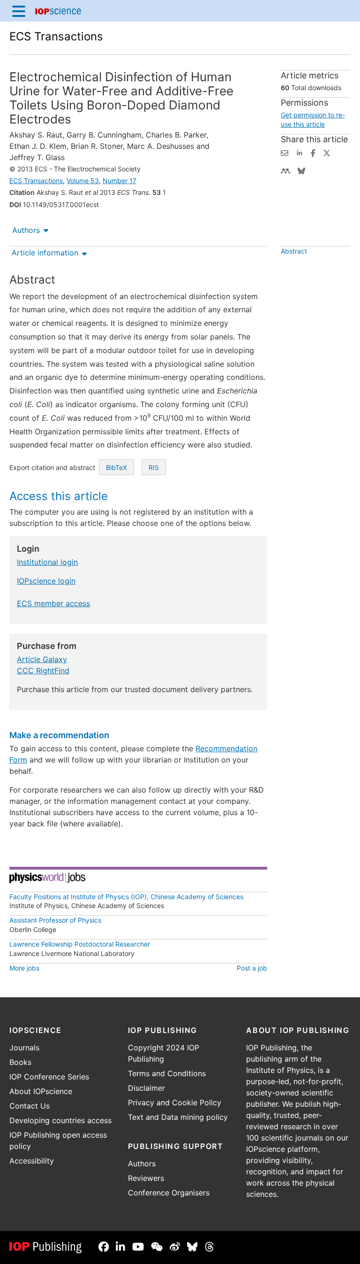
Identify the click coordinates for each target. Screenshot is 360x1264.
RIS (154, 467)
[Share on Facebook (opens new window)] (313, 152)
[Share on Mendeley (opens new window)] (285, 170)
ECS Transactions (56, 36)
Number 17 (119, 181)
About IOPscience (40, 1091)
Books (20, 1062)
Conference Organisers (169, 1192)
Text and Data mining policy (178, 1117)
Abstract (294, 251)
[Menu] (18, 11)
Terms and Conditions (167, 1073)
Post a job (252, 968)
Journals (24, 1047)
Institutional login (47, 562)
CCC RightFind (43, 670)
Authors (26, 230)
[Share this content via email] (284, 152)
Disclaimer (146, 1088)
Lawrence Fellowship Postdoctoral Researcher (79, 944)
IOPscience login (46, 581)
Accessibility (31, 1160)
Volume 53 (83, 181)
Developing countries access (60, 1120)
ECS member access (53, 603)
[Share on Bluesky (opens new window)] (301, 170)
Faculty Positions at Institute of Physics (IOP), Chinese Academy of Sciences (126, 897)
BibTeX (116, 467)
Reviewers (146, 1178)
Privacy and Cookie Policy (174, 1102)
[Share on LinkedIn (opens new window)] (299, 152)
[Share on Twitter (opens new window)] (326, 152)
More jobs (24, 968)
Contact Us (29, 1105)
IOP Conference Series (49, 1076)
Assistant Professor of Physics (55, 920)
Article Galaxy (42, 659)
